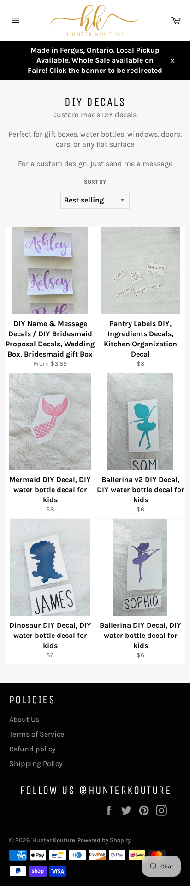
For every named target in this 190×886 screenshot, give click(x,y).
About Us (24, 719)
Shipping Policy (36, 763)
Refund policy (32, 748)
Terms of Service (36, 734)
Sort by (95, 181)
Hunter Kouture (53, 840)
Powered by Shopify (104, 840)
